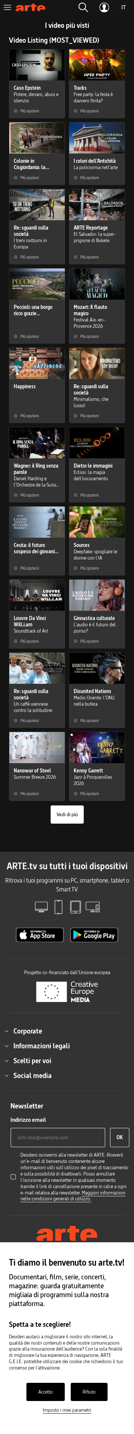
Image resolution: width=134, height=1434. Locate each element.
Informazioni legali (41, 1045)
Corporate (27, 1030)
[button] (83, 7)
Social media (32, 1075)
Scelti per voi (32, 1060)
